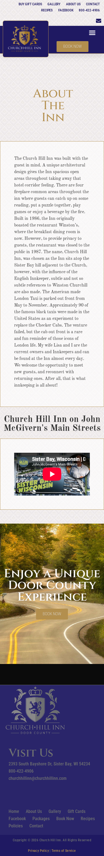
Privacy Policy (38, 851)
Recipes (47, 10)
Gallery (53, 4)
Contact (93, 4)
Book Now (65, 818)
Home (14, 811)
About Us (73, 4)
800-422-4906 (89, 10)
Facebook (65, 10)
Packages (41, 818)
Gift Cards (76, 811)
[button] (92, 33)
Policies (16, 825)
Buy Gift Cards (30, 4)
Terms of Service (64, 851)
